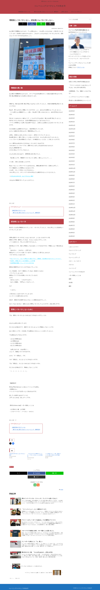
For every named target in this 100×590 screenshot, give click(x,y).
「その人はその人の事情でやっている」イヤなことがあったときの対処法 (35, 455)
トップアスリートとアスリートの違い (79, 97)
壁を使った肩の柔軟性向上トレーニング (80, 100)
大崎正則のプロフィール (18, 210)
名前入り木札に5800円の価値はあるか (79, 81)
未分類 (12, 466)
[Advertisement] (36, 192)
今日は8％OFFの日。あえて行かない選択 (22, 176)
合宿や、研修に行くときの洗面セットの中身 (23, 261)
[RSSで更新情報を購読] (38, 485)
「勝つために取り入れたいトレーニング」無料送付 (26, 212)
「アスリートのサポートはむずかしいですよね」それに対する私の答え (80, 86)
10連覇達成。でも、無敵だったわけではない (80, 92)
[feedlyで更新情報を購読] (35, 485)
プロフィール (80, 67)
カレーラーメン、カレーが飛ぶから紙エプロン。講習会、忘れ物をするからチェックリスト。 (36, 258)
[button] (50, 23)
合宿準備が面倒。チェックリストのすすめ (22, 263)
